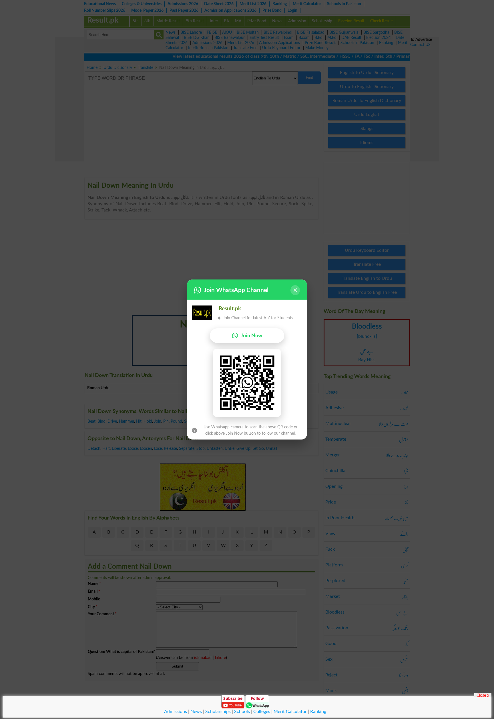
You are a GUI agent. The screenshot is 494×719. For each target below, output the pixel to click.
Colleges (261, 711)
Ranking (318, 711)
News (196, 711)
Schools (242, 711)
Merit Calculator (290, 711)
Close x (483, 695)
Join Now (251, 335)
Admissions (175, 711)
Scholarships (218, 711)
